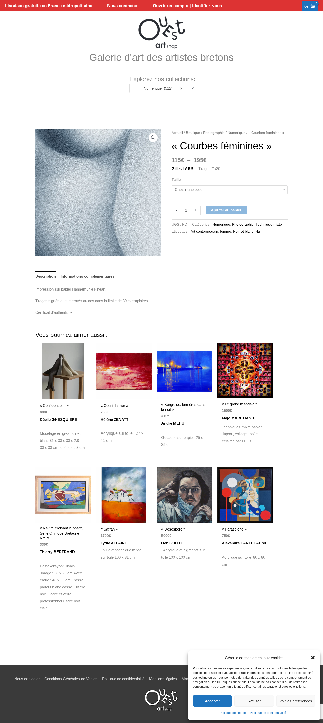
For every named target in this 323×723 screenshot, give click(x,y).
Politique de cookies (233, 713)
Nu (257, 231)
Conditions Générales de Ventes (70, 679)
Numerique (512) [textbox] (161, 88)
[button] (312, 657)
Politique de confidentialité (268, 713)
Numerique (236, 133)
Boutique (193, 133)
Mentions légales (163, 679)
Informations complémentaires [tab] (87, 276)
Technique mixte (269, 224)
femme (225, 231)
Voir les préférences (295, 701)
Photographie (214, 133)
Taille (176, 179)
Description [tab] (45, 276)
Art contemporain (204, 231)
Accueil (177, 133)
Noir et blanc (243, 231)
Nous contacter (27, 679)
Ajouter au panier (226, 210)
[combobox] (162, 88)
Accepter (212, 701)
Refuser (254, 701)
